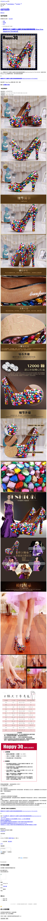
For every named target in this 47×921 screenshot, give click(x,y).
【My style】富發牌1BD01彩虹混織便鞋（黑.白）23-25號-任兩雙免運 (15, 818)
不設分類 (10, 18)
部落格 (4, 22)
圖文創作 (10, 841)
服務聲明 (35, 904)
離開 (7, 918)
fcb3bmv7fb (2, 831)
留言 (13, 838)
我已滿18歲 (3, 918)
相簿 (4, 21)
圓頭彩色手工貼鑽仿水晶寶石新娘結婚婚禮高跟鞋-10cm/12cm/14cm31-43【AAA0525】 (19, 811)
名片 (4, 24)
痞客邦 (10, 838)
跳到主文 (2, 12)
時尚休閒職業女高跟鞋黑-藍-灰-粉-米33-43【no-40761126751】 (13, 823)
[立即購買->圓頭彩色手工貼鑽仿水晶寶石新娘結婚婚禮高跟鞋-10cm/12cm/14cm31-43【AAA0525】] (18, 69)
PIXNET (14, 904)
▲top (1, 843)
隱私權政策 (30, 904)
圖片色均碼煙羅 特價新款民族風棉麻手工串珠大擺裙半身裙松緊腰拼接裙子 (16, 821)
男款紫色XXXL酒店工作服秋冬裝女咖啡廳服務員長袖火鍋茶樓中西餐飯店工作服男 (18, 824)
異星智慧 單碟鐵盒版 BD (5, 820)
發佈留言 (2, 853)
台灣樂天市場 (6, 84)
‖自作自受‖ (5, 9)
